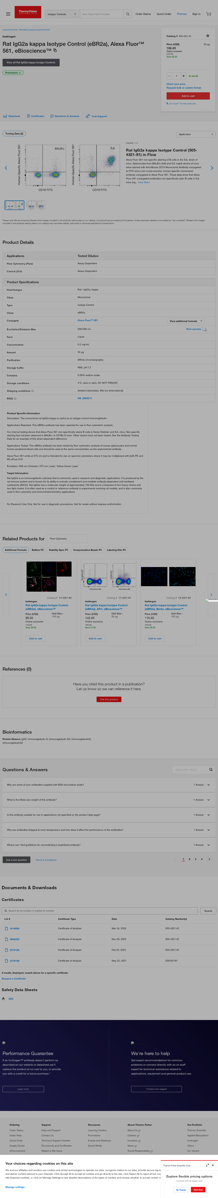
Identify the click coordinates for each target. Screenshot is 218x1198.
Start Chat (198, 1189)
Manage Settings (15, 1187)
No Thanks (181, 1190)
